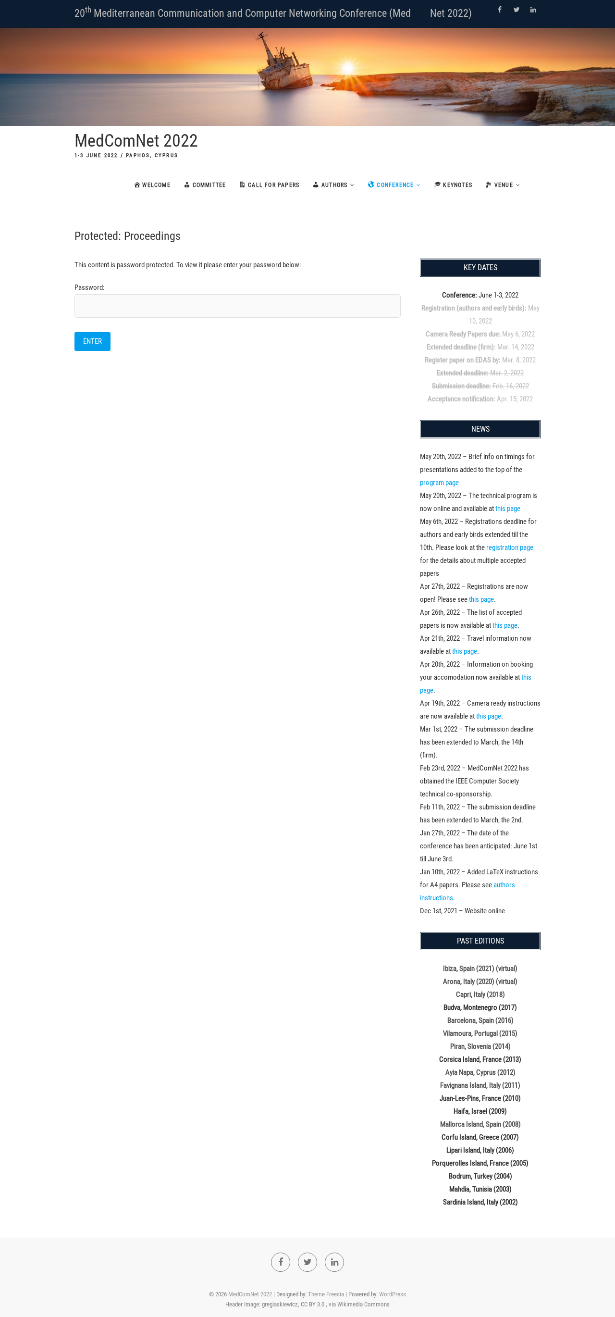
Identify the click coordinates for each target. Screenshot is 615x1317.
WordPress (392, 1294)
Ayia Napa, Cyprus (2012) (480, 1072)
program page (439, 482)
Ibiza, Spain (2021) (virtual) (480, 968)
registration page (509, 547)
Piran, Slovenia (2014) (480, 1046)
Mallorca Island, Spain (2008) (480, 1124)
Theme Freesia (326, 1294)
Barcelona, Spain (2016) (480, 1020)
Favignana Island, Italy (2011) (480, 1085)
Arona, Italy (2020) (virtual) (480, 981)
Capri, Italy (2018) (480, 994)
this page (507, 508)
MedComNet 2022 (136, 141)
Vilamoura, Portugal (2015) (480, 1033)
